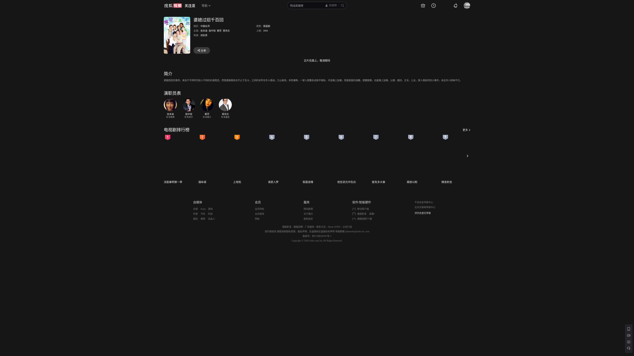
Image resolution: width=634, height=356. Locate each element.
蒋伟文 (226, 31)
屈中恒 (212, 31)
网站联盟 (308, 209)
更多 (465, 130)
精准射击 (446, 182)
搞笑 (203, 219)
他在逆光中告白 (346, 182)
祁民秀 (203, 35)
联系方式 (321, 227)
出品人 (211, 219)
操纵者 (202, 182)
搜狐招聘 (298, 227)
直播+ (372, 214)
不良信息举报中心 (424, 202)
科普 (195, 214)
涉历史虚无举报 (423, 213)
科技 (210, 214)
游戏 (210, 209)
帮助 (257, 219)
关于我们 (308, 214)
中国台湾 (205, 26)
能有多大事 (378, 182)
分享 (203, 50)
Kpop (203, 209)
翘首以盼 (412, 182)
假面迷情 (308, 182)
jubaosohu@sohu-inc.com (357, 231)
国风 (195, 219)
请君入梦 (273, 182)
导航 (205, 5)
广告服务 (309, 227)
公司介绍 (347, 227)
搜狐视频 (173, 6)
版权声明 (302, 231)
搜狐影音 (362, 214)
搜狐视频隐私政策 (286, 231)
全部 (195, 209)
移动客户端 (363, 209)
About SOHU (334, 227)
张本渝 (203, 31)
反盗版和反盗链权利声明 (322, 231)
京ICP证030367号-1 (321, 236)
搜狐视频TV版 (364, 219)
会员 (258, 202)
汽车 (203, 214)
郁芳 (219, 31)
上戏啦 (237, 182)
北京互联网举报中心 (425, 207)
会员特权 (259, 209)
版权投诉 (308, 219)
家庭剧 (266, 26)
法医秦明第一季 (173, 182)
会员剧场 (259, 214)
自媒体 (197, 202)
